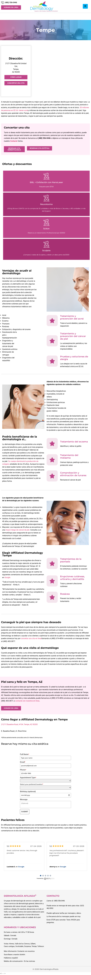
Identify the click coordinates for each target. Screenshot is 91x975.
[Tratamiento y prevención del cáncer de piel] (52, 340)
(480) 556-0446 (11, 2)
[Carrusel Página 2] (43, 875)
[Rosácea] (52, 597)
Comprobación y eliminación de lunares (73, 474)
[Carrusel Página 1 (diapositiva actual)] (40, 875)
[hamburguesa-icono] (85, 6)
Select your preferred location (31, 784)
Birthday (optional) (28, 791)
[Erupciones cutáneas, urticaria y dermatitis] (52, 580)
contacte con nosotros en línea (27, 701)
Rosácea (65, 594)
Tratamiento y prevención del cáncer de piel (73, 336)
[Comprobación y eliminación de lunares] (52, 475)
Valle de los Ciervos (22, 944)
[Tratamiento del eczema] (52, 443)
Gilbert (33, 944)
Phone (23, 770)
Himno (11, 944)
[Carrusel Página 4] (48, 875)
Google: (7, 577)
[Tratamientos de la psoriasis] (52, 563)
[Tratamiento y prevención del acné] (52, 320)
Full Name (24, 754)
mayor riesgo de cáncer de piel (17, 530)
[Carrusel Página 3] (45, 875)
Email (22, 762)
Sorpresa (27, 946)
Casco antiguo (9, 946)
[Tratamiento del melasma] (52, 459)
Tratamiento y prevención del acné (72, 317)
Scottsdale (19, 946)
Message (24, 799)
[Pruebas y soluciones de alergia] (52, 361)
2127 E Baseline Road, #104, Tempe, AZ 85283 (19, 724)
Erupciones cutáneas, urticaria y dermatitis (72, 577)
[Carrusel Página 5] (50, 875)
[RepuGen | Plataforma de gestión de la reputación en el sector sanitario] (45, 879)
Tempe (34, 946)
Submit (24, 812)
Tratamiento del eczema (74, 441)
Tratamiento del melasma (69, 456)
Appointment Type (28, 777)
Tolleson (40, 946)
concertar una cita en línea (31, 638)
